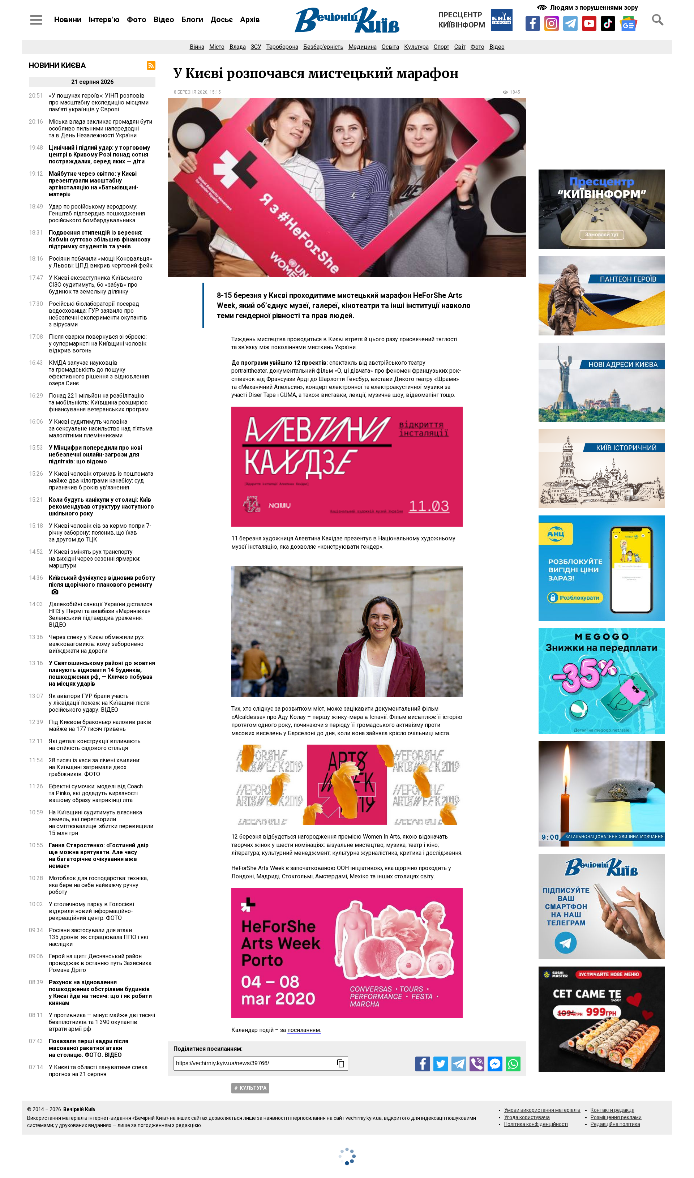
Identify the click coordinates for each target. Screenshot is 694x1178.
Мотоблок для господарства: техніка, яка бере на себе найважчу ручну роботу (98, 885)
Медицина (362, 46)
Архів (250, 19)
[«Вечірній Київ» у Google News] (629, 23)
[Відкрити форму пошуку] (658, 20)
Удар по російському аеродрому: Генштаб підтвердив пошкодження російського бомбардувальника (97, 213)
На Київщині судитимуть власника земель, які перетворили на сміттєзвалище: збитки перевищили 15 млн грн (101, 822)
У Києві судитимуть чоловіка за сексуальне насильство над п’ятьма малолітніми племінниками (101, 428)
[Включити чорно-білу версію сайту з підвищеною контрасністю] (588, 7)
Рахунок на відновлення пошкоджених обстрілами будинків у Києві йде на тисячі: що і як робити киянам (100, 992)
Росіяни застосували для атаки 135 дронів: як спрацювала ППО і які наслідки (98, 937)
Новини (67, 19)
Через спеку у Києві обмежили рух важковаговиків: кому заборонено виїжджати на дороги (96, 644)
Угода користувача (527, 1117)
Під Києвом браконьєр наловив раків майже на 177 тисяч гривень (100, 725)
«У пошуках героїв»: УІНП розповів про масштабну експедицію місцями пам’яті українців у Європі (99, 102)
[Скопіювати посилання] (341, 1063)
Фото (136, 19)
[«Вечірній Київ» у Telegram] (570, 23)
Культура (416, 46)
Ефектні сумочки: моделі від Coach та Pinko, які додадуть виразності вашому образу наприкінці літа (96, 793)
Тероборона (282, 46)
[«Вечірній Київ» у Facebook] (533, 23)
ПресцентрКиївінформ (461, 19)
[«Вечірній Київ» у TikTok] (608, 23)
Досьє (221, 19)
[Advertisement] (602, 111)
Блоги (192, 19)
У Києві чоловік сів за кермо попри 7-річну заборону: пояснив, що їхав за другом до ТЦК (100, 532)
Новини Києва (57, 65)
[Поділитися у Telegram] (458, 1064)
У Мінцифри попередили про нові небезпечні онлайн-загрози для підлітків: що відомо (95, 454)
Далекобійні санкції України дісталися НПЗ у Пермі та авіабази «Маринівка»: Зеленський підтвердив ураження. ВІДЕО (100, 614)
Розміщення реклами (616, 1117)
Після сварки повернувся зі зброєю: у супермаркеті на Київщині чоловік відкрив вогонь (98, 343)
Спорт (441, 46)
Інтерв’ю (104, 19)
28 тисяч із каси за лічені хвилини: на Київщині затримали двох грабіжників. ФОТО (94, 767)
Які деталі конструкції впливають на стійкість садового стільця (95, 744)
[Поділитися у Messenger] (495, 1064)
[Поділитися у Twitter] (440, 1064)
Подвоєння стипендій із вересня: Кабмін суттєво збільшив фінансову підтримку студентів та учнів (99, 239)
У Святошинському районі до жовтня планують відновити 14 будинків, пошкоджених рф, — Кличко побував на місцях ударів (102, 673)
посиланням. (304, 1030)
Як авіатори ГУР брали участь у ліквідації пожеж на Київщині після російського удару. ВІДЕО (99, 703)
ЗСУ (256, 46)
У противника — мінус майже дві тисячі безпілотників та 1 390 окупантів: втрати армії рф (102, 1022)
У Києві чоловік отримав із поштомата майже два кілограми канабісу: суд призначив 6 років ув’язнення (101, 480)
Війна (197, 46)
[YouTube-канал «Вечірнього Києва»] (589, 23)
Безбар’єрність (323, 46)
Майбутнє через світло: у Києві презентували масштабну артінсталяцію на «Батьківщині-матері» (93, 184)
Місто (216, 46)
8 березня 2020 (190, 92)
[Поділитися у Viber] (477, 1064)
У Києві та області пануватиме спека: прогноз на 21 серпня (99, 1071)
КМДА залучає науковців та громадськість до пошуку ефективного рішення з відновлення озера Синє (99, 373)
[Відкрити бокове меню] (36, 20)
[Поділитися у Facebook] (422, 1064)
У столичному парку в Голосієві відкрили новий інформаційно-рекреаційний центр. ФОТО (91, 911)
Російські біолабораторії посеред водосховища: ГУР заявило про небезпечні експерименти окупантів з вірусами (98, 314)
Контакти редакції (612, 1110)
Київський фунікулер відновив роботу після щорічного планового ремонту (102, 581)
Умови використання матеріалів (542, 1110)
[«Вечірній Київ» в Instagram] (551, 23)
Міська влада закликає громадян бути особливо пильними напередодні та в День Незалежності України (100, 128)
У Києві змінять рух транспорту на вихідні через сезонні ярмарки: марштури (94, 558)
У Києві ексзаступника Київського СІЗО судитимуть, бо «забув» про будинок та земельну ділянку (95, 284)
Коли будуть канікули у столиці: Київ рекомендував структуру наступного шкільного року (101, 506)
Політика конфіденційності (536, 1124)
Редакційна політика (615, 1124)
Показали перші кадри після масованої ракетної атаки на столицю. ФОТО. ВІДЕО (88, 1048)
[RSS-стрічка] (151, 65)
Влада (238, 46)
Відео (164, 19)
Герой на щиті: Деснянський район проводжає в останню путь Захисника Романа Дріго (100, 963)
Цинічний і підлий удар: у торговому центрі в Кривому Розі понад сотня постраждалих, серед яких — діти (99, 154)
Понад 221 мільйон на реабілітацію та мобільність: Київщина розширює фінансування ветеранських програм (99, 402)
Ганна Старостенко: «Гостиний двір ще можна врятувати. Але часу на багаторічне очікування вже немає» (99, 855)
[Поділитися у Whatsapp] (513, 1064)
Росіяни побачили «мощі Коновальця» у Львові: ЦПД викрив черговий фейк (101, 262)
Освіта (390, 46)
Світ (460, 46)
